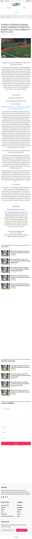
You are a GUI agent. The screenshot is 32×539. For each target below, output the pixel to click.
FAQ (2, 512)
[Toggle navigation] (16, 12)
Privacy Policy (5, 505)
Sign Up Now (21, 530)
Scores (19, 514)
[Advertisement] (16, 307)
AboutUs (3, 507)
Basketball (20, 507)
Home (2, 16)
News (18, 512)
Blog (8, 16)
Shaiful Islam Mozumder (16, 209)
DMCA (2, 509)
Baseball (19, 509)
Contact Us (4, 514)
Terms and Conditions (7, 516)
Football (19, 505)
